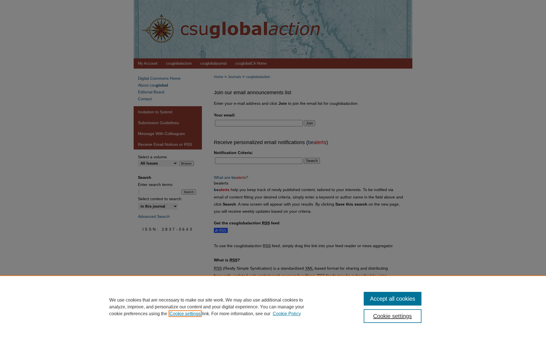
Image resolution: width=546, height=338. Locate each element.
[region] (273, 306)
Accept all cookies (392, 299)
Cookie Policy (287, 313)
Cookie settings (185, 313)
